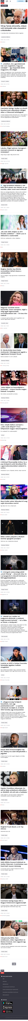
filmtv (2, 285)
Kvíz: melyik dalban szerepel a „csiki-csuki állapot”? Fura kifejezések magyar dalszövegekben (14, 427)
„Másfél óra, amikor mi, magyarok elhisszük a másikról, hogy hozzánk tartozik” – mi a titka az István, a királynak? (14, 619)
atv (2, 247)
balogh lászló (4, 727)
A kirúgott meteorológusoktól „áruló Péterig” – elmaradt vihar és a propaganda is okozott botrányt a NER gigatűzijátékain (14, 575)
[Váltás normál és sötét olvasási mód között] (10, 1)
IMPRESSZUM (5, 984)
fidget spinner (4, 163)
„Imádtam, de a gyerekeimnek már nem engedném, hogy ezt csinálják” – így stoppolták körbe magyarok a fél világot (13, 67)
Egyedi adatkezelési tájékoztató (10, 989)
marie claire (4, 209)
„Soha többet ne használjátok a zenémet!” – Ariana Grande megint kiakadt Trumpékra (13, 389)
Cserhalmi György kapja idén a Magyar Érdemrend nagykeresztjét (13, 902)
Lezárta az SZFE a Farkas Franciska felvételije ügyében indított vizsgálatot (14, 665)
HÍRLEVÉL (5, 981)
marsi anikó (4, 514)
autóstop (3, 86)
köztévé (3, 42)
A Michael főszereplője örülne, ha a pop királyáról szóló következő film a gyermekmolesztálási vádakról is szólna (14, 465)
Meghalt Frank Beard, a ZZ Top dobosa (12, 828)
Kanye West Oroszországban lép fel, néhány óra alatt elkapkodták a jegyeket (14, 751)
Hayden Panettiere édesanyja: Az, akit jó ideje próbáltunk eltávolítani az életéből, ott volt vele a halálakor (14, 790)
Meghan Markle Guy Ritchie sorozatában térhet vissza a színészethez (11, 271)
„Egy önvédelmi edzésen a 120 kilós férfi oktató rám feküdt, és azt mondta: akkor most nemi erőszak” (14, 187)
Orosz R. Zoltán (5, 81)
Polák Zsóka (4, 158)
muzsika (3, 766)
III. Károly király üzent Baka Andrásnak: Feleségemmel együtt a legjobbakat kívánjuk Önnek (14, 352)
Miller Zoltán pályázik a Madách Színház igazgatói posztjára (12, 537)
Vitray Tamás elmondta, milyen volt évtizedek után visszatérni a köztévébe (14, 28)
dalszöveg (3, 440)
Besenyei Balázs (5, 360)
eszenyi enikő (4, 878)
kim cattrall (4, 328)
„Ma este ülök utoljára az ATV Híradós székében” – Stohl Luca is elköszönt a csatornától (13, 233)
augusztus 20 (4, 594)
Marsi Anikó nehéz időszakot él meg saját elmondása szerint (14, 502)
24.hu (2, 435)
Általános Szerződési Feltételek (10, 992)
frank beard (4, 840)
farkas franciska (5, 680)
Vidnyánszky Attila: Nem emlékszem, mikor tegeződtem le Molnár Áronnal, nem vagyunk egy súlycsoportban (13, 941)
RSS (3, 978)
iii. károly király (5, 365)
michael (3, 479)
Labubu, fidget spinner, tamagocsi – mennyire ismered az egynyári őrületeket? (14, 150)
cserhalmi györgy (5, 126)
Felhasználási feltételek (9, 986)
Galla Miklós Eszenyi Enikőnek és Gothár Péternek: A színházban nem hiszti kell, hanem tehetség (14, 864)
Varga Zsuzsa (4, 242)
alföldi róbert (4, 641)
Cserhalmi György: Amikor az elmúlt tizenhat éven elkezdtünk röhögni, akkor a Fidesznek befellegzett (14, 110)
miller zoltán (4, 550)
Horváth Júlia (4, 323)
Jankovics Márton (5, 37)
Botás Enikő (4, 204)
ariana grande (4, 402)
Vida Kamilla (4, 636)
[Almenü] (7, 1)
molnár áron (4, 956)
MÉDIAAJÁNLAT (6, 994)
